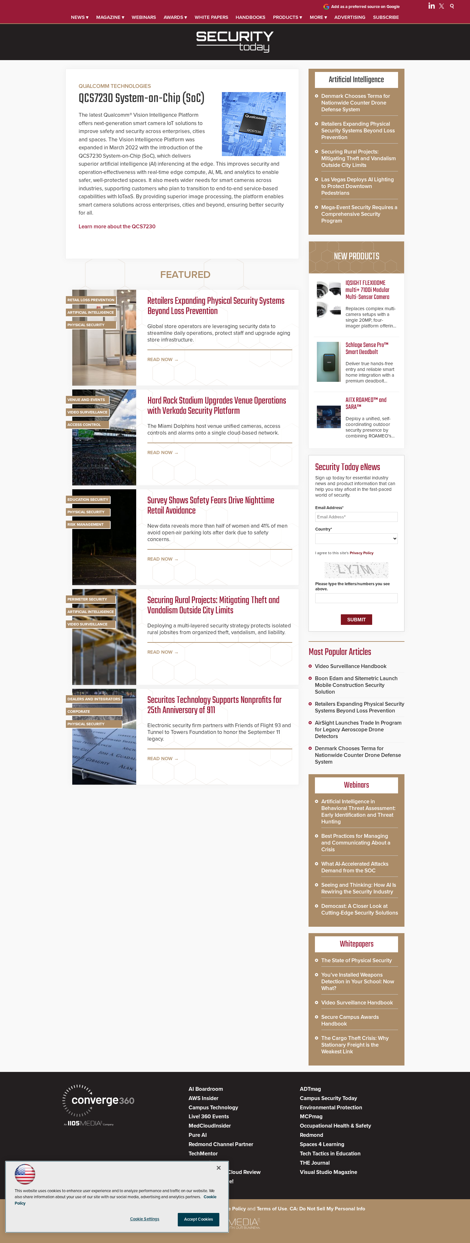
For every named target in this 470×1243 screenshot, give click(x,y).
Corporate (78, 711)
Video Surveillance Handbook (351, 666)
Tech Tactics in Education (330, 1153)
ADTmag (310, 1089)
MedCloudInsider (210, 1125)
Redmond (311, 1135)
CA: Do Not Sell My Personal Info (327, 1209)
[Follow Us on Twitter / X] (441, 7)
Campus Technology (213, 1107)
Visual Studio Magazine (328, 1172)
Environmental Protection (331, 1107)
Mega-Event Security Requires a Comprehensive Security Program (359, 214)
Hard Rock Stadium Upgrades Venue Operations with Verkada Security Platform (216, 406)
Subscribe (386, 17)
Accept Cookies (198, 1219)
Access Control (84, 424)
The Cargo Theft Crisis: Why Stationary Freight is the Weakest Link (355, 1045)
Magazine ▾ (110, 17)
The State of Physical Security (356, 960)
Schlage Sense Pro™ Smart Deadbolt (367, 348)
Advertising (349, 17)
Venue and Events (86, 399)
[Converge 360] (98, 1101)
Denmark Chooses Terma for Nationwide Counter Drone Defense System (355, 103)
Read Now (160, 359)
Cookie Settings (145, 1219)
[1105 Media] (89, 1124)
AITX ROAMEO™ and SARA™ (366, 403)
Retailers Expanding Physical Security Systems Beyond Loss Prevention (216, 306)
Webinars (144, 17)
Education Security (87, 499)
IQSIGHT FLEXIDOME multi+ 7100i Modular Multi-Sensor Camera (367, 290)
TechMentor (203, 1153)
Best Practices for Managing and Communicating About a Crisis (355, 843)
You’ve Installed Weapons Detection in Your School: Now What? (357, 982)
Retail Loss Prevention (90, 300)
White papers (211, 17)
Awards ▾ (175, 17)
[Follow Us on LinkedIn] (431, 7)
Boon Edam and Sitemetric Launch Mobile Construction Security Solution (356, 685)
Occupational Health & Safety (335, 1125)
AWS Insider (203, 1098)
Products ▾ (287, 17)
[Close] (219, 1168)
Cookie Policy (230, 1209)
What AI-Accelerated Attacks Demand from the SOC (354, 867)
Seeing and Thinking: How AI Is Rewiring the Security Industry (358, 888)
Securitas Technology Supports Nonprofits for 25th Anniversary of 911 (214, 705)
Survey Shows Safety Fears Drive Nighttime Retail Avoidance (210, 506)
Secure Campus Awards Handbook (350, 1020)
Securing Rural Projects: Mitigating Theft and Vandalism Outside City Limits (213, 605)
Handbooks (250, 17)
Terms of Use (272, 1209)
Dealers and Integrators (93, 699)
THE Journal (315, 1163)
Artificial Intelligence (90, 312)
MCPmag (311, 1116)
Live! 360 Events (209, 1116)
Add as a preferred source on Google (365, 6)
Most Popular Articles (340, 652)
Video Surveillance (87, 412)
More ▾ (318, 17)
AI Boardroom (206, 1089)
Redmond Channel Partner (221, 1144)
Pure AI (198, 1135)
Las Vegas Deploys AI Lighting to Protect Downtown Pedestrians (357, 186)
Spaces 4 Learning (322, 1144)
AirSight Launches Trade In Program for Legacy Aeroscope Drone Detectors (358, 730)
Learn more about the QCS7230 (117, 226)
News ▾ (80, 17)
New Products (356, 256)
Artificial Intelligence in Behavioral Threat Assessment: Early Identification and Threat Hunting (358, 811)
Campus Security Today (328, 1098)
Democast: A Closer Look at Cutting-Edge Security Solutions (359, 909)
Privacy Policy (361, 553)
